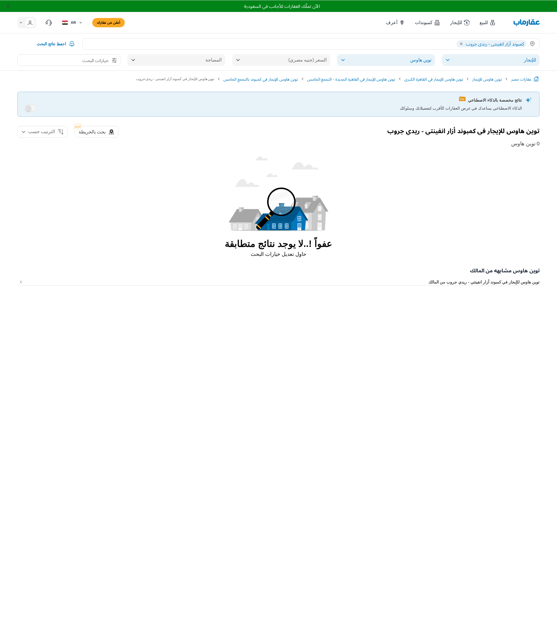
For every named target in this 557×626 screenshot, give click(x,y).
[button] (488, 22)
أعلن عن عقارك (108, 22)
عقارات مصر (521, 79)
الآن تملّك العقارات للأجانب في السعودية (282, 6)
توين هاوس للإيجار (487, 79)
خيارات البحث (95, 60)
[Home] (536, 78)
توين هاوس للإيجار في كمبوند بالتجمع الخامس (260, 79)
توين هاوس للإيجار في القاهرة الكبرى (433, 79)
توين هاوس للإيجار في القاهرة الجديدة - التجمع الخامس (351, 79)
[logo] (526, 22)
